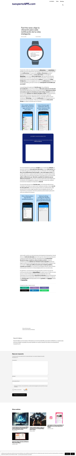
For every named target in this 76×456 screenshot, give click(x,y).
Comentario (14, 360)
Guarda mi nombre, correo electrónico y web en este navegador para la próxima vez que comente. (30, 386)
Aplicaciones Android (26, 329)
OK (72, 453)
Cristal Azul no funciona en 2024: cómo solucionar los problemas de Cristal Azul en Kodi (20, 428)
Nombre (14, 376)
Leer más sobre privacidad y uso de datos (25, 454)
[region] (38, 453)
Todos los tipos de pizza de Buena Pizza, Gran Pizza (20, 442)
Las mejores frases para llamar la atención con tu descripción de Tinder (55, 426)
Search (63, 5)
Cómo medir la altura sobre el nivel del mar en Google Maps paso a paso (37, 428)
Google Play (24, 280)
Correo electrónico (16, 381)
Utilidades (33, 329)
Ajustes (67, 453)
